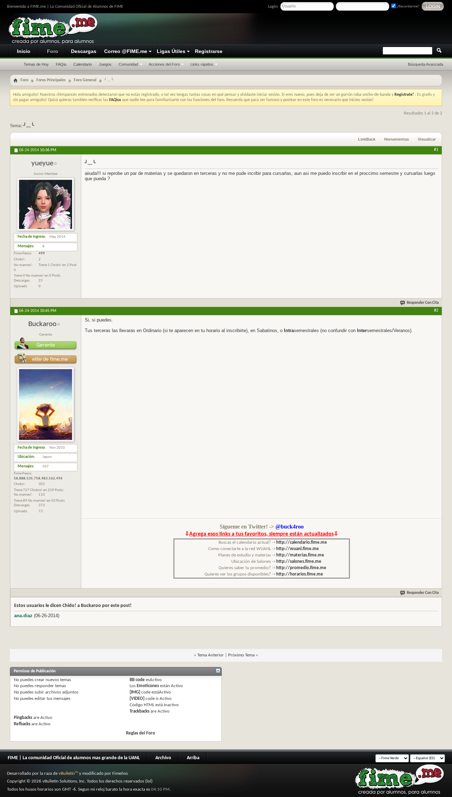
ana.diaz (23, 615)
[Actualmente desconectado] (45, 230)
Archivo (163, 758)
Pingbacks (23, 717)
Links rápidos (201, 64)
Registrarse (208, 51)
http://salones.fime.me (298, 561)
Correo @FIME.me (125, 51)
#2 (436, 310)
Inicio (23, 51)
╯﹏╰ (28, 126)
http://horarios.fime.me (299, 574)
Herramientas (396, 139)
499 (41, 253)
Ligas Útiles (171, 51)
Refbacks (22, 724)
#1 (436, 150)
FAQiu (61, 64)
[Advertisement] (312, 29)
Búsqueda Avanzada (425, 64)
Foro (52, 51)
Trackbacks (139, 711)
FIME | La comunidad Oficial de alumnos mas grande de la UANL (74, 758)
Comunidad (128, 64)
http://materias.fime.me (300, 555)
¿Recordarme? (408, 6)
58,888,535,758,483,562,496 (38, 478)
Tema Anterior (210, 655)
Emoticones (148, 686)
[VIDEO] (137, 698)
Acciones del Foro (164, 64)
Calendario (82, 64)
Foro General (85, 80)
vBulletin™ (68, 773)
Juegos (105, 64)
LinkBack (366, 139)
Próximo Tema (241, 655)
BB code (137, 680)
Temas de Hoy (36, 64)
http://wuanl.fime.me (297, 549)
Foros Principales (51, 80)
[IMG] (135, 692)
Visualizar (427, 139)
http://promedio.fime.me (301, 568)
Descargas (83, 51)
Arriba (193, 758)
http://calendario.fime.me (301, 542)
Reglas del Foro (140, 733)
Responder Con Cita (423, 303)
